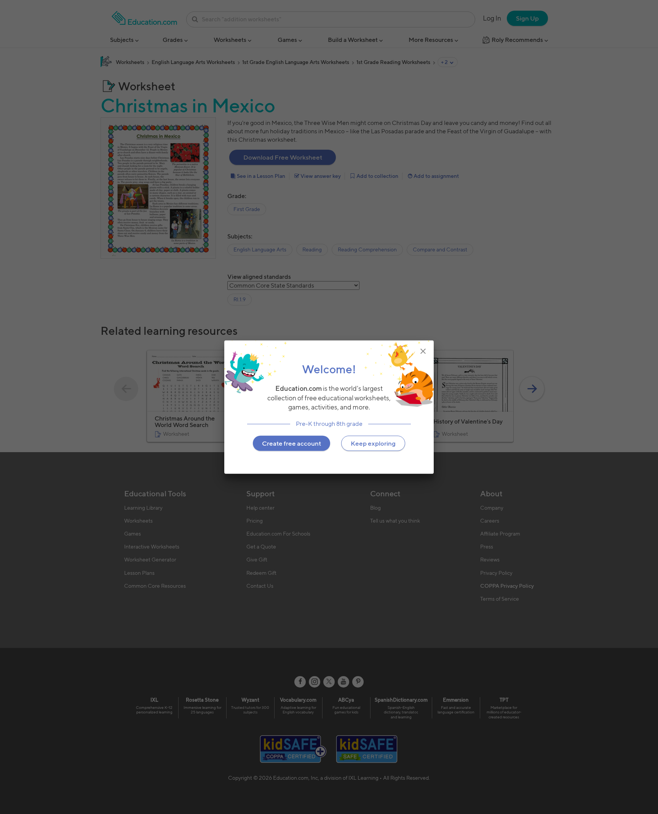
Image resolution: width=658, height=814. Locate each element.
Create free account (291, 443)
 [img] (423, 350)
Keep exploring (373, 443)
